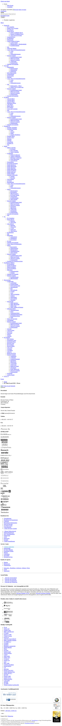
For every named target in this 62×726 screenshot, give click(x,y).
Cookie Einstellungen (9, 541)
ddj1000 (6, 682)
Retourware (7, 564)
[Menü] (59, 698)
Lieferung (6, 521)
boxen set (6, 637)
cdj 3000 (6, 683)
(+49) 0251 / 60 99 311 (11, 710)
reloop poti (6, 628)
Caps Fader (7, 680)
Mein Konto (10, 5)
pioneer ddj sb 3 (8, 673)
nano (5, 662)
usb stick (6, 650)
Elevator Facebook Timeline (43, 593)
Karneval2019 (7, 666)
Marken (6, 552)
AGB (5, 537)
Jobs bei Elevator (8, 524)
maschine (6, 669)
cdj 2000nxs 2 (7, 641)
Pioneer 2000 (7, 676)
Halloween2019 (8, 679)
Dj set (5, 627)
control (5, 654)
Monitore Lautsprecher (10, 646)
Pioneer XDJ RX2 (8, 670)
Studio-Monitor (8, 647)
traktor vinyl (7, 657)
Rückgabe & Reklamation (10, 522)
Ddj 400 (6, 675)
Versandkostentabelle (29, 723)
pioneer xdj (7, 660)
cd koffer (6, 643)
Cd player (6, 659)
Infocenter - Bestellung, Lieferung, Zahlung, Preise (17, 568)
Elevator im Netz (8, 557)
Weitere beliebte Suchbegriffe (11, 685)
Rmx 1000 (6, 663)
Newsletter (6, 555)
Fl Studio (6, 633)
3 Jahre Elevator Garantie (10, 528)
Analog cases (7, 630)
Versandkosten (7, 518)
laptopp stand (7, 651)
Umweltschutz (7, 527)
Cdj (5, 667)
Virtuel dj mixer (8, 636)
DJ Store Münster (8, 549)
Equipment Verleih (8, 551)
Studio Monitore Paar (9, 672)
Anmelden (9, 7)
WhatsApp (10, 716)
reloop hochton (8, 653)
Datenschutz (7, 535)
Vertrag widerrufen (9, 547)
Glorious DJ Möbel (9, 664)
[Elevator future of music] (19, 9)
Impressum (6, 538)
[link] (5, 4)
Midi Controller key (9, 631)
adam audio (7, 656)
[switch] (56, 708)
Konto (2, 379)
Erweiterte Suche (5, 15)
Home (5, 381)
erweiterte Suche (8, 525)
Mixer (5, 649)
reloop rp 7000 (7, 634)
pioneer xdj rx (7, 677)
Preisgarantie (7, 548)
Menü (2, 22)
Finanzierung (7, 565)
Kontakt (6, 540)
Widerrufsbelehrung (9, 532)
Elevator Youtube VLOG (23, 593)
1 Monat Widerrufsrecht (10, 531)
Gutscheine (7, 554)
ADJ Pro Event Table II (10, 639)
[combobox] (8, 14)
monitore (6, 644)
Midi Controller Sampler (10, 640)
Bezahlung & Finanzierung (11, 520)
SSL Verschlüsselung (9, 534)
